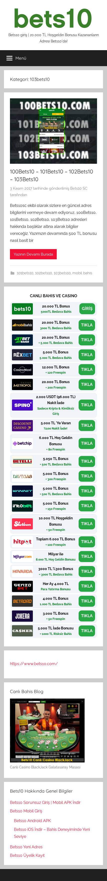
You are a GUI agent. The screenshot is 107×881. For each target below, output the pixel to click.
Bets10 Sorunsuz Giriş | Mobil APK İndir (45, 802)
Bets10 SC (78, 188)
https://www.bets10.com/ (34, 663)
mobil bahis (82, 273)
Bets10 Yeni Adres (26, 847)
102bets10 (43, 273)
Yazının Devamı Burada (33, 254)
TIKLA (87, 325)
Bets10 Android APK (32, 820)
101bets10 (25, 273)
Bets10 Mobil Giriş (26, 811)
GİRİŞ (87, 308)
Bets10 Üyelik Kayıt (27, 855)
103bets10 (62, 273)
